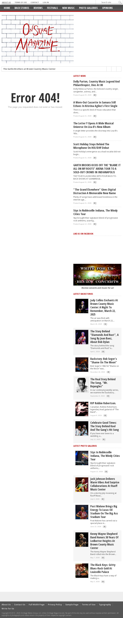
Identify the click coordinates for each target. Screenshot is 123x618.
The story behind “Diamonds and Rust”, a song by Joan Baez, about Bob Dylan (104, 336)
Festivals (52, 8)
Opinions (107, 8)
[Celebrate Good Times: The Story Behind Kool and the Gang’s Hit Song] (81, 428)
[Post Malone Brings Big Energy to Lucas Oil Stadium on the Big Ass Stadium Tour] (81, 512)
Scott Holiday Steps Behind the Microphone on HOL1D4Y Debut (91, 145)
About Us (6, 2)
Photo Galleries (88, 8)
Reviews (38, 8)
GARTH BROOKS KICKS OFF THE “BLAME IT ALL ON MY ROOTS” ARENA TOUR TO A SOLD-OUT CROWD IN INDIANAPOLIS (97, 168)
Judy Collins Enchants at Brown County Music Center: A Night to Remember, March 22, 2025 (104, 307)
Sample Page (71, 604)
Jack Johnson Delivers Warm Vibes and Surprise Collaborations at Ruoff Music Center (104, 484)
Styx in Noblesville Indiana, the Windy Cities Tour (95, 212)
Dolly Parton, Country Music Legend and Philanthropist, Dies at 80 (96, 83)
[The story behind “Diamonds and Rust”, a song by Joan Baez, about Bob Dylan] (81, 337)
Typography (105, 604)
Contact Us (19, 604)
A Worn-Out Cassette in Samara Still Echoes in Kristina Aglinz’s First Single (95, 104)
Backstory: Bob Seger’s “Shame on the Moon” (103, 360)
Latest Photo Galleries (85, 445)
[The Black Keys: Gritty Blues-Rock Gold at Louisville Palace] (81, 570)
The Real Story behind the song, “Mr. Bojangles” (102, 382)
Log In (46, 2)
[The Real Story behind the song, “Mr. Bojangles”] (81, 384)
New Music (68, 8)
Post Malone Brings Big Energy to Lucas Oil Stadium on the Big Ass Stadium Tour (104, 511)
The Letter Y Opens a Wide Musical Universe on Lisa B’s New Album (93, 125)
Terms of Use (21, 2)
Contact (35, 2)
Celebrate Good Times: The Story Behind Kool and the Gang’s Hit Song (104, 426)
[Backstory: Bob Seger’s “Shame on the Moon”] (81, 364)
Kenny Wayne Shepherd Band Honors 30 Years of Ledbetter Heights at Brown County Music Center (104, 541)
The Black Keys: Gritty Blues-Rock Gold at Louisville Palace (102, 568)
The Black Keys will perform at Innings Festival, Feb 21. (31, 69)
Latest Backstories (83, 293)
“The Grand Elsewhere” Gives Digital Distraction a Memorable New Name (94, 191)
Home (7, 8)
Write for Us (8, 608)
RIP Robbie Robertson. (103, 403)
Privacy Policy (55, 604)
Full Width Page (37, 604)
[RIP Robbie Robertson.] (81, 408)
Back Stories (22, 8)
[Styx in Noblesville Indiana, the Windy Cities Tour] (81, 458)
